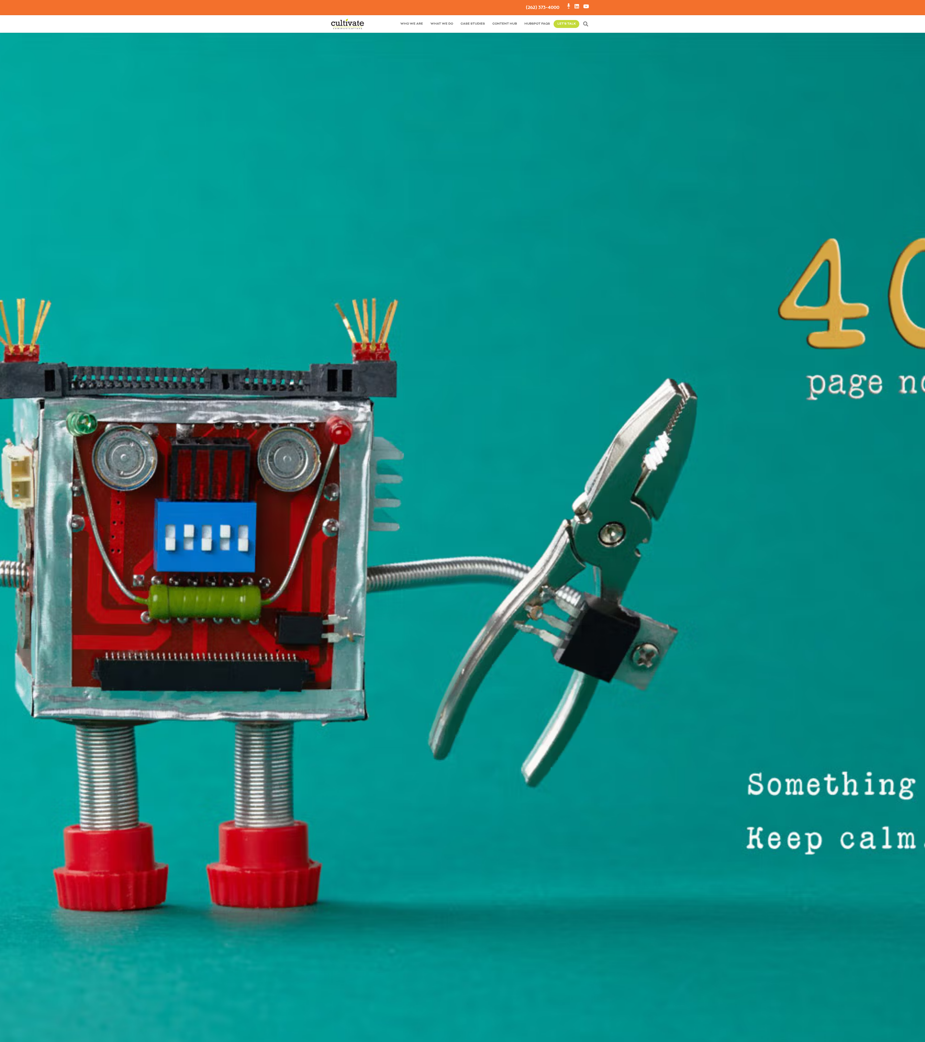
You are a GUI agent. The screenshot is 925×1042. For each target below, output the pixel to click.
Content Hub (504, 24)
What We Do (441, 24)
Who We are (411, 24)
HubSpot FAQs (537, 24)
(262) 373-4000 (542, 7)
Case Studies (473, 24)
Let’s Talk (566, 24)
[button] (587, 24)
